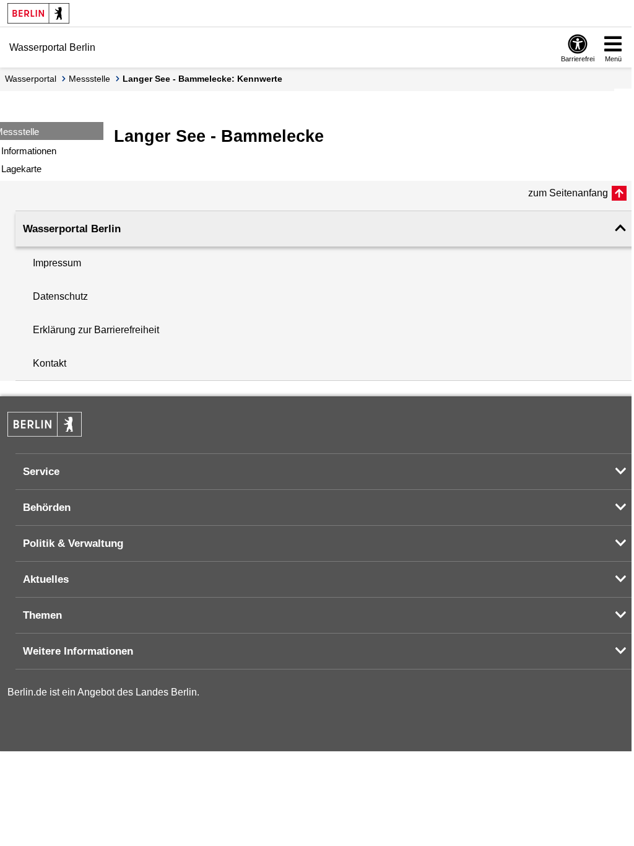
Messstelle (89, 79)
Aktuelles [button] (46, 579)
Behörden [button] (47, 507)
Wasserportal (30, 79)
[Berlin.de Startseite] (38, 13)
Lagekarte (21, 169)
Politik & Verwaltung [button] (73, 543)
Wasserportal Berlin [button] (72, 229)
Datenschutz (60, 296)
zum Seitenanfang (568, 193)
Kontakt (49, 363)
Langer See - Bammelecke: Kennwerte (202, 79)
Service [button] (41, 472)
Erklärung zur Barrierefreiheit (96, 330)
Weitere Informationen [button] (78, 651)
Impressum (57, 263)
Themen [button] (42, 615)
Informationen (28, 151)
